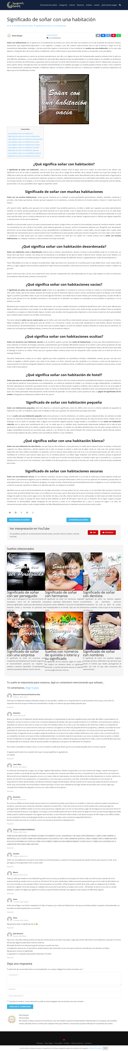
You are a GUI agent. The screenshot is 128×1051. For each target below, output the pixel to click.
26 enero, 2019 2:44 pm (20, 767)
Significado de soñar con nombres (99, 653)
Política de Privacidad (95, 1048)
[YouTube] (64, 1040)
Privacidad (58, 1043)
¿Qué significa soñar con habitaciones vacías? (23, 142)
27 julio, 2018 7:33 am (19, 715)
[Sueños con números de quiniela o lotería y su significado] (64, 613)
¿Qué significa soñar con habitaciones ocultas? (24, 145)
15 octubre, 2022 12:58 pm (20, 920)
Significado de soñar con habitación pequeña (23, 150)
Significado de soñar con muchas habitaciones (24, 136)
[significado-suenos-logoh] (15, 5)
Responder (10, 707)
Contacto (88, 1043)
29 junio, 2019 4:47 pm (19, 799)
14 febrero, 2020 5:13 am (20, 856)
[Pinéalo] (113, 35)
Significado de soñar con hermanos (61, 594)
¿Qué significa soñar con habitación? (20, 133)
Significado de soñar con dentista (99, 594)
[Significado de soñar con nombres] (102, 613)
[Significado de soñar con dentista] (102, 554)
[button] (120, 5)
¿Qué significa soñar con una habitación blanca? (24, 153)
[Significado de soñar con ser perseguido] (26, 554)
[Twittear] (108, 35)
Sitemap (39, 1043)
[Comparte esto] (103, 35)
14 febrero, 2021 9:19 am (20, 875)
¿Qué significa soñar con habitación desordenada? (25, 139)
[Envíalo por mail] (98, 35)
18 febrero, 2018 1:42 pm (20, 697)
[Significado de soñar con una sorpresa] (26, 613)
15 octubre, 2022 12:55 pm (20, 902)
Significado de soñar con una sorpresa (23, 653)
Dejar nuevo (32, 687)
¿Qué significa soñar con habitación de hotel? (23, 147)
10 (55, 38)
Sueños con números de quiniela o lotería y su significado (62, 655)
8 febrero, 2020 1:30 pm (20, 832)
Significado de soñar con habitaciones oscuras (24, 156)
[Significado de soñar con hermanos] (64, 554)
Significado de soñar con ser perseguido (23, 594)
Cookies (67, 1043)
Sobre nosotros (77, 1043)
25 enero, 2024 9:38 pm (20, 936)
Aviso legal (49, 1043)
